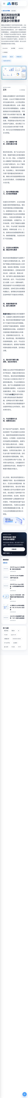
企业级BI (15, 642)
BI (18, 630)
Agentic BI (13, 634)
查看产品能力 (7, 553)
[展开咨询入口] (24, 1094)
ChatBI (5, 634)
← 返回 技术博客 (5, 10)
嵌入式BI (6, 646)
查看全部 (5, 562)
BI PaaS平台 (7, 642)
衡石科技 (6, 630)
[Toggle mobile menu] (4, 3)
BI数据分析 (6, 638)
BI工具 (13, 646)
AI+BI (19, 646)
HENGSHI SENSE (17, 638)
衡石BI (13, 630)
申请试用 (14, 549)
